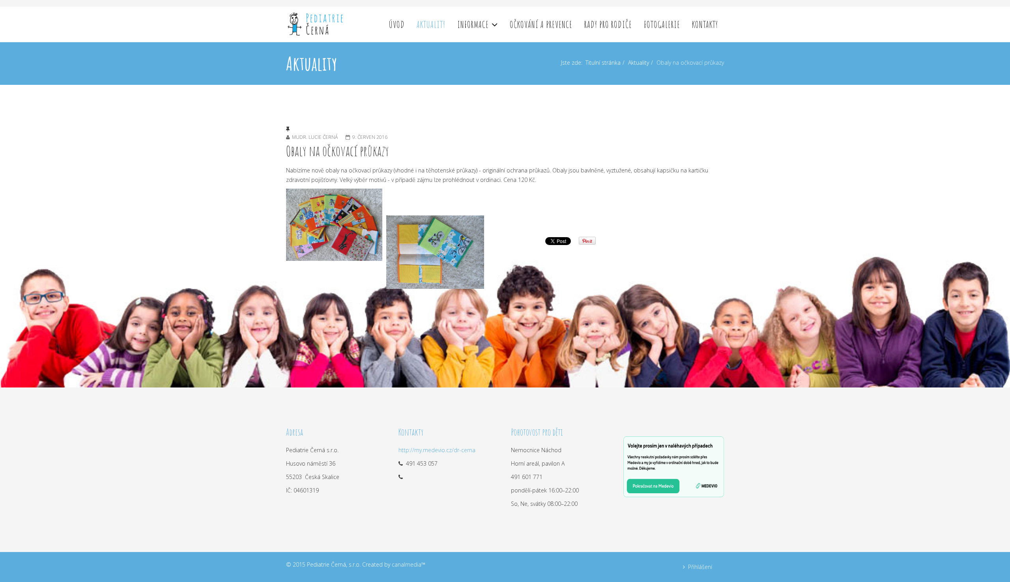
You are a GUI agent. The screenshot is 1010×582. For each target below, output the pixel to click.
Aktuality (431, 24)
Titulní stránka (603, 62)
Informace (473, 24)
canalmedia (406, 564)
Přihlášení (700, 567)
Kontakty (705, 24)
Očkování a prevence (541, 24)
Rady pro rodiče (608, 24)
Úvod (397, 24)
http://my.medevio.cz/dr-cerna (436, 450)
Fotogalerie (662, 24)
